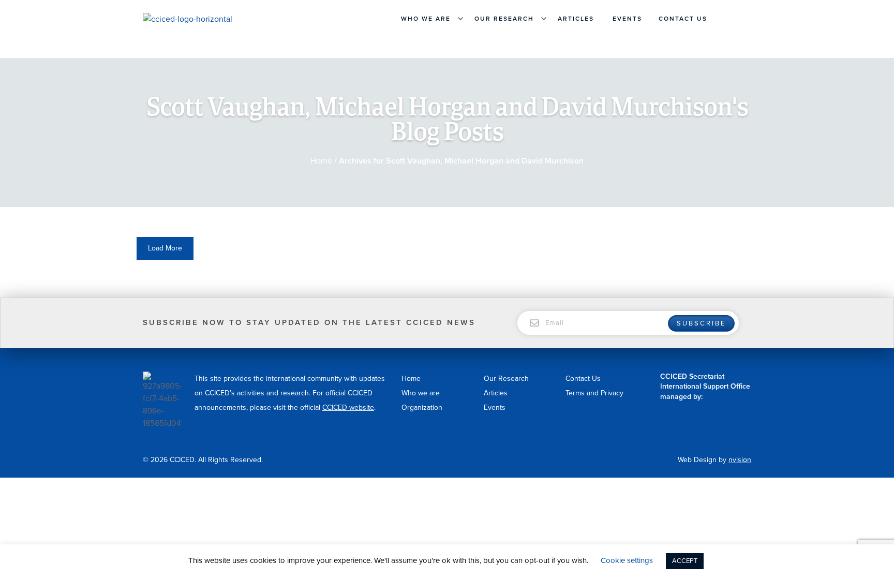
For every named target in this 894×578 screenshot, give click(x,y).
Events (627, 18)
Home (321, 161)
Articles (576, 18)
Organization (421, 407)
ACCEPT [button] (684, 561)
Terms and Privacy (594, 393)
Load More (165, 248)
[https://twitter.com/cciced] (746, 18)
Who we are (426, 18)
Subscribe (701, 323)
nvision (739, 459)
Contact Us (683, 18)
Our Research (504, 18)
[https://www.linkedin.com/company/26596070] (733, 18)
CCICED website (348, 407)
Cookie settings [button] (627, 560)
